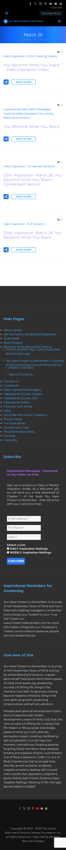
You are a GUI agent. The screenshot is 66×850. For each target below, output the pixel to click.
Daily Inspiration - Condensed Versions (29, 166)
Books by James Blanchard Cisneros (28, 346)
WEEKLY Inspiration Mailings (30, 552)
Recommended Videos (19, 431)
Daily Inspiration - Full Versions (24, 224)
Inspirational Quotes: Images (23, 394)
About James (12, 330)
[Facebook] (30, 3)
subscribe (56, 7)
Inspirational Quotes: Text (21, 398)
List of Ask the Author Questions (25, 415)
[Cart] (7, 13)
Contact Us (11, 381)
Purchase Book (51, 13)
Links (7, 410)
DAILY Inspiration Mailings (28, 548)
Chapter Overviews (21, 367)
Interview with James (18, 406)
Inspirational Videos (16, 402)
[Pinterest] (45, 3)
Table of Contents (20, 374)
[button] (6, 81)
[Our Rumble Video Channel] (60, 3)
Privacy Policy (13, 419)
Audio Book (11, 338)
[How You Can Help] (55, 3)
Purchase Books (15, 423)
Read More (23, 81)
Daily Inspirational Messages (22, 389)
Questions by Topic (16, 427)
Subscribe (10, 440)
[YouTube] (50, 3)
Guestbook (11, 385)
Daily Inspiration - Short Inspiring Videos (30, 56)
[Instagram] (40, 3)
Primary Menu (59, 21)
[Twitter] (35, 3)
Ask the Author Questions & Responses (30, 334)
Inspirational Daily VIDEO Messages (27, 109)
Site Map (9, 435)
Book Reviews (13, 342)
